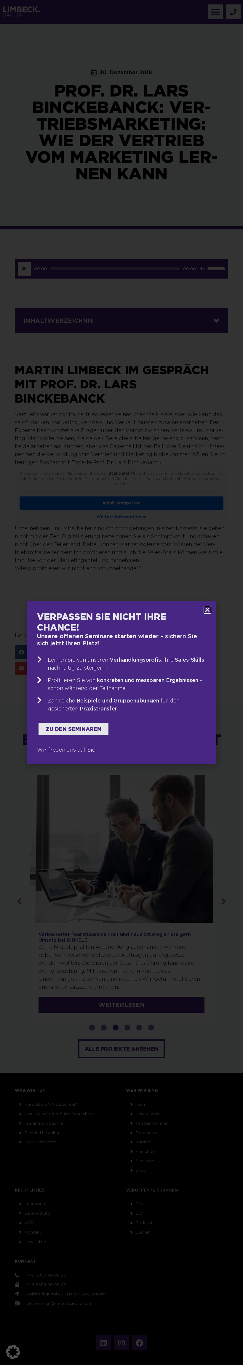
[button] (13, 1352)
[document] (121, 682)
